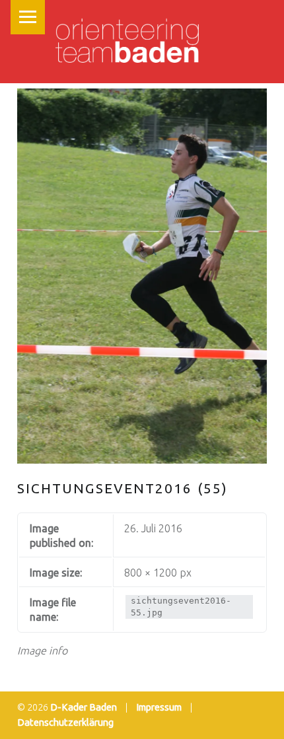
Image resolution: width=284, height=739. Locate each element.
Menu (28, 17)
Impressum (159, 707)
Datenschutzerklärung (65, 722)
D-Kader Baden (83, 707)
